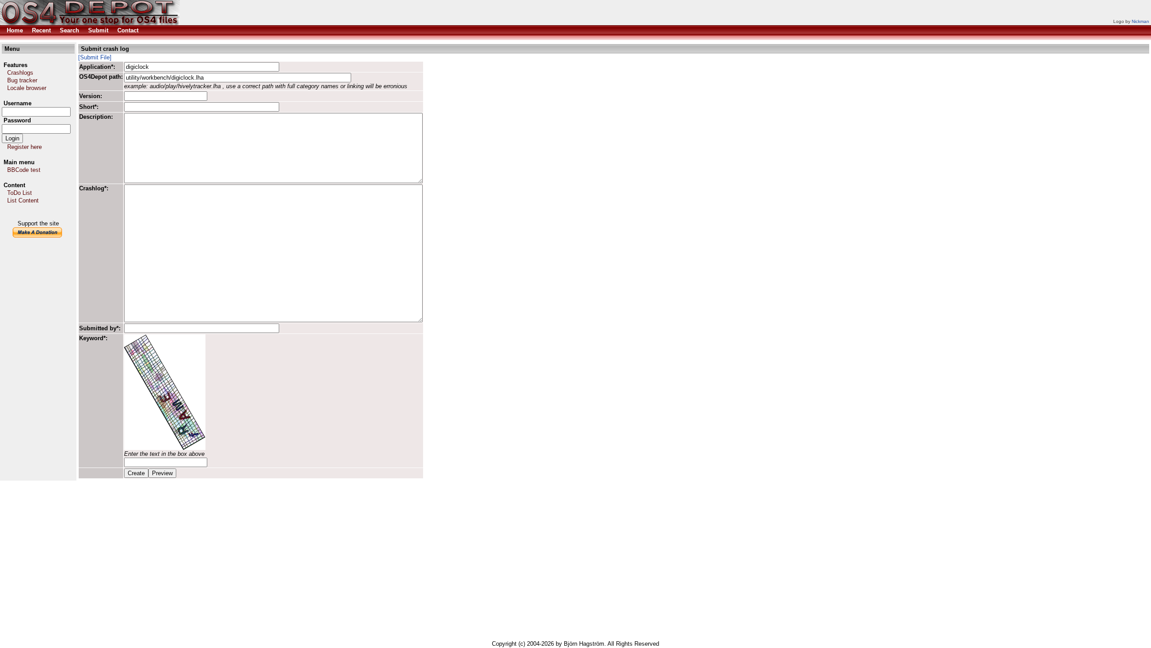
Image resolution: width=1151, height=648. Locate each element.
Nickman (1140, 21)
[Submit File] (95, 57)
